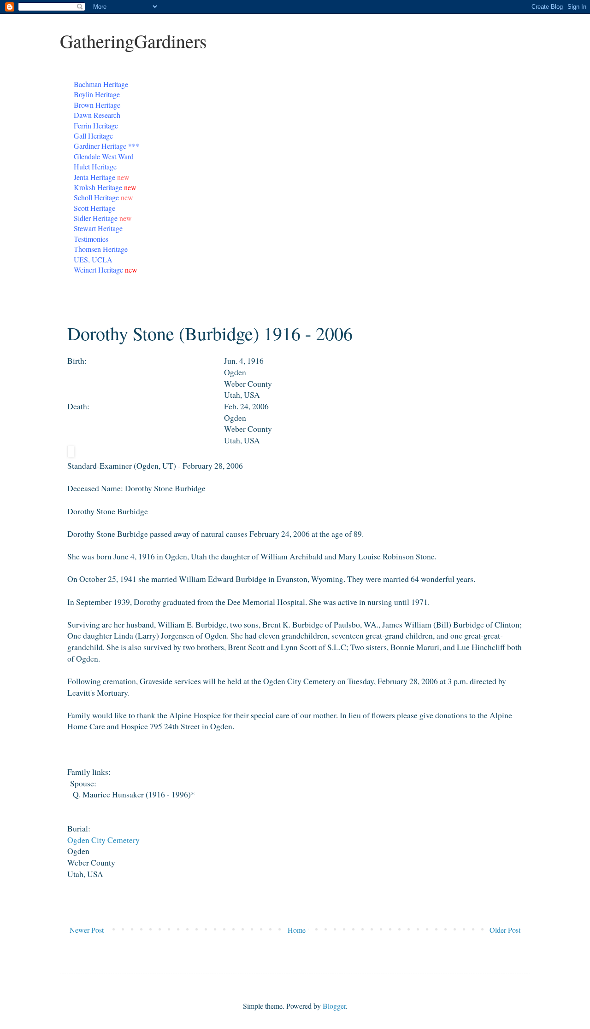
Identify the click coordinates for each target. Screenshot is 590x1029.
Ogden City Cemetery (103, 839)
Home (297, 930)
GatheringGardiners (133, 41)
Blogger (334, 1006)
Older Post (505, 930)
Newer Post (87, 930)
